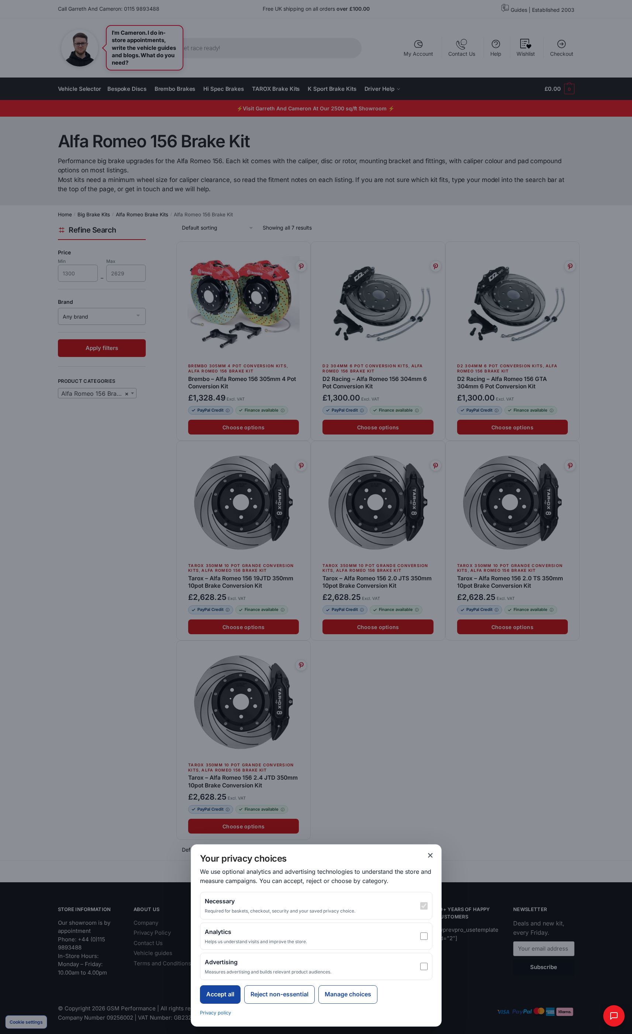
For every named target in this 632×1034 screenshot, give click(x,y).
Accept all (220, 994)
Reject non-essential (279, 994)
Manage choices (348, 994)
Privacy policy (215, 1013)
